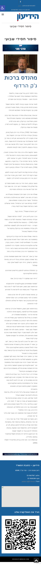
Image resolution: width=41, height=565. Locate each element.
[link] (2, 8)
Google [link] (38, 563)
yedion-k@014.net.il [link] (28, 481)
